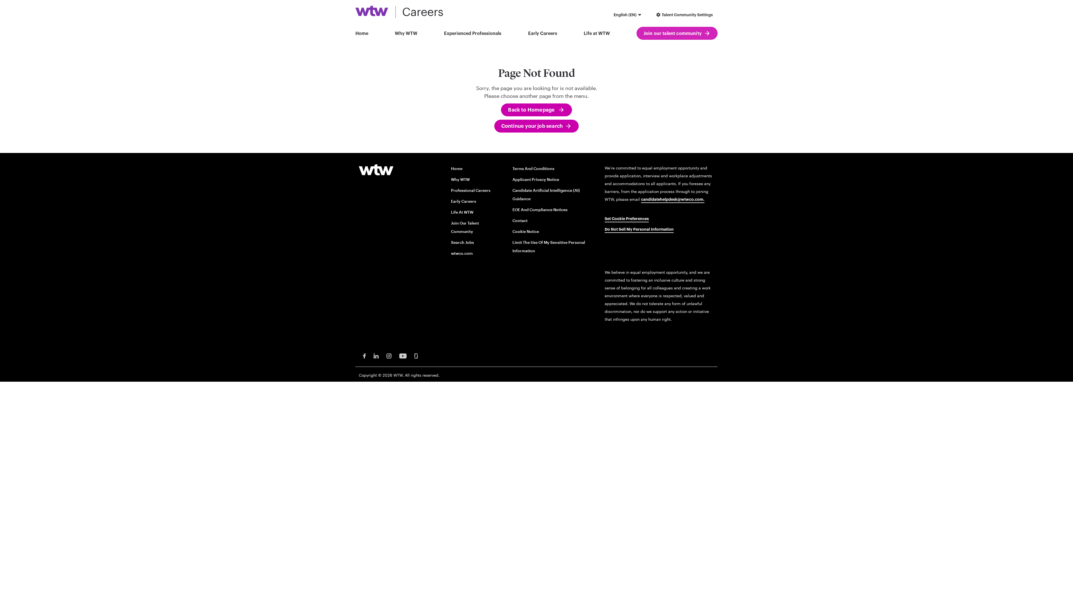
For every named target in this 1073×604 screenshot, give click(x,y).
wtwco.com (462, 253)
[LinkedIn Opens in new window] (376, 355)
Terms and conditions (533, 168)
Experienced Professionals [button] (472, 33)
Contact (520, 220)
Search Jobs (462, 242)
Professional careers (470, 190)
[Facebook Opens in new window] (364, 355)
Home (361, 33)
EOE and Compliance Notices (540, 209)
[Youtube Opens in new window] (403, 355)
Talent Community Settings (687, 15)
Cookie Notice (525, 231)
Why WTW (406, 33)
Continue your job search (532, 126)
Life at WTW (597, 33)
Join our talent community (673, 33)
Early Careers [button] (542, 33)
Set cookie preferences (627, 219)
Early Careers (463, 201)
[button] (628, 15)
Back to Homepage (532, 109)
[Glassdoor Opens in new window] (416, 355)
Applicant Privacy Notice (535, 179)
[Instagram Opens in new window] (388, 355)
